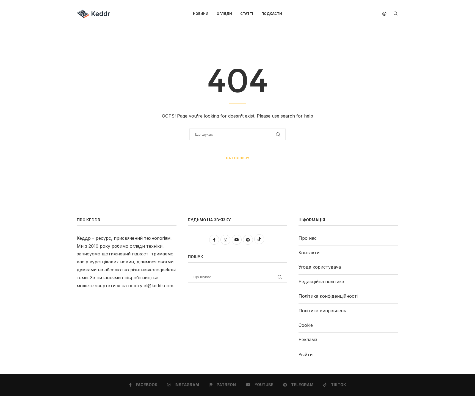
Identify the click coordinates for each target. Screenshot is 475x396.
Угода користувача (320, 267)
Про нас (308, 238)
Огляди (224, 14)
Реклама (308, 339)
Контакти (309, 252)
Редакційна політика (321, 281)
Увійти (306, 354)
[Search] (395, 14)
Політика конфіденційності (328, 296)
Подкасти (271, 14)
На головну (237, 158)
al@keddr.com (158, 285)
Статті (246, 14)
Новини (200, 14)
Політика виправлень (322, 310)
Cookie (306, 325)
